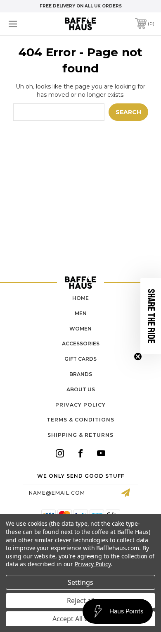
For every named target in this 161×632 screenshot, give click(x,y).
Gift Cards (80, 359)
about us (80, 389)
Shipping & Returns (80, 435)
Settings (80, 582)
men (81, 313)
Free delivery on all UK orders (81, 6)
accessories (80, 343)
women (80, 329)
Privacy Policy (80, 405)
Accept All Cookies (80, 618)
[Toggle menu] (23, 23)
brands (80, 374)
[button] (150, 316)
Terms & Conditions (80, 420)
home (80, 298)
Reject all (81, 600)
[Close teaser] (138, 356)
